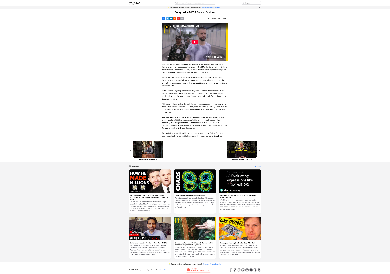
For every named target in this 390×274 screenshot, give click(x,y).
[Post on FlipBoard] (178, 18)
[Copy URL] (182, 18)
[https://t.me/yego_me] (255, 270)
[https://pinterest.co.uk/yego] (247, 270)
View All (258, 166)
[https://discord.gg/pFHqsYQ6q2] (259, 270)
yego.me (134, 3)
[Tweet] (167, 18)
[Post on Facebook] (163, 18)
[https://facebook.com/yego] (230, 270)
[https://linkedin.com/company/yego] (243, 270)
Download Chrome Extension (211, 7)
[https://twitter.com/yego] (234, 270)
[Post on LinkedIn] (171, 18)
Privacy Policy (163, 270)
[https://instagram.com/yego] (238, 270)
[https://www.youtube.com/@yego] (251, 270)
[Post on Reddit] (174, 18)
